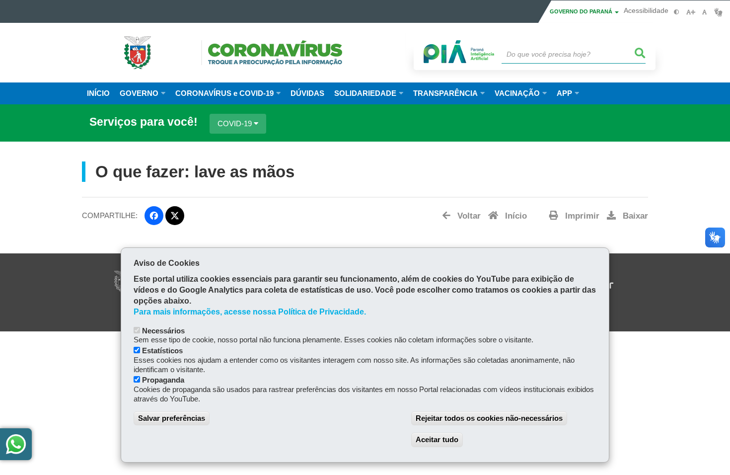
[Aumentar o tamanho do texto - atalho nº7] (690, 12)
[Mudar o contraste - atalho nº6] (676, 12)
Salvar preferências (171, 418)
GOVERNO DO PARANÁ (582, 11)
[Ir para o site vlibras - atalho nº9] (718, 12)
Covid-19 (236, 123)
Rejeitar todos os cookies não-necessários (489, 418)
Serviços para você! (143, 122)
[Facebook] (154, 215)
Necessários (163, 330)
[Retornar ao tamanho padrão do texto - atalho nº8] (704, 12)
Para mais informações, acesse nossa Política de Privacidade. (250, 312)
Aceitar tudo (437, 439)
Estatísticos (162, 350)
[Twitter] (174, 215)
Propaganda (163, 380)
